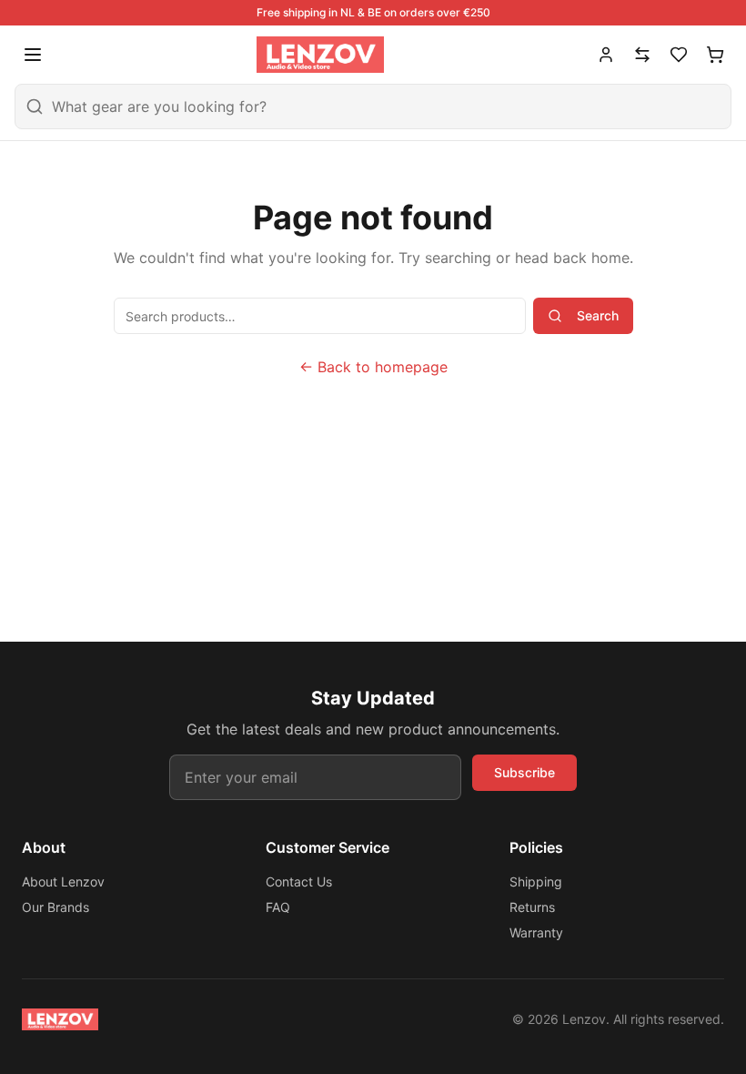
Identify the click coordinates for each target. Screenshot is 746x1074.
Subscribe (524, 772)
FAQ (278, 907)
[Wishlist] (678, 54)
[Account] (606, 54)
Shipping (535, 881)
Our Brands (55, 907)
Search (598, 315)
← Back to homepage (373, 367)
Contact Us (299, 881)
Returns (532, 907)
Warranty (536, 932)
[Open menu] (33, 54)
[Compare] (642, 54)
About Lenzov (63, 881)
